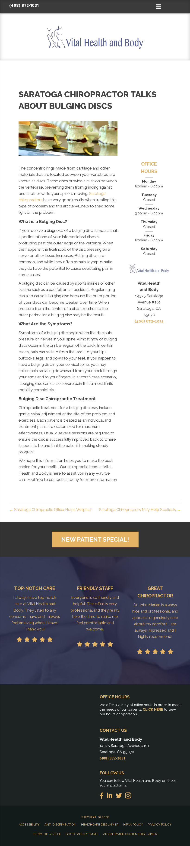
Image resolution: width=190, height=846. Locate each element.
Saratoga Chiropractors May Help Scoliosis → (140, 509)
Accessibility (29, 824)
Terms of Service (47, 834)
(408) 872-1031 (24, 5)
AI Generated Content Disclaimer (130, 834)
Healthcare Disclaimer (99, 824)
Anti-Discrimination (60, 824)
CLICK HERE (153, 709)
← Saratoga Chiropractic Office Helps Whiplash (50, 509)
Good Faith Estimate (82, 834)
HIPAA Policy (133, 824)
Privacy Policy (159, 824)
